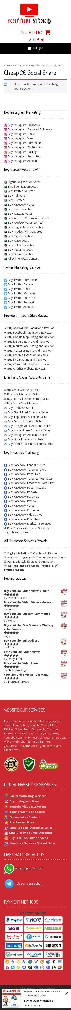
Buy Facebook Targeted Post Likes (30, 478)
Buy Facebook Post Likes (23, 474)
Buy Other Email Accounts (23, 403)
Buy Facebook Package (22, 492)
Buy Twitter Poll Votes (22, 298)
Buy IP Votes (15, 200)
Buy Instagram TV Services (24, 147)
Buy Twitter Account (21, 307)
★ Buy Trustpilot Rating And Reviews (27, 350)
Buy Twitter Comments (23, 280)
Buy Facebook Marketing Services (29, 523)
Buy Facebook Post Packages (26, 487)
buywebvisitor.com (16, 532)
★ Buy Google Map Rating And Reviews (29, 337)
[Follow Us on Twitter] (42, 40)
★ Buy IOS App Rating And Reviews (26, 341)
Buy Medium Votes (19, 236)
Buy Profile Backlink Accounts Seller (30, 444)
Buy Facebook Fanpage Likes (26, 465)
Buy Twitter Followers (22, 284)
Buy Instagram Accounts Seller (27, 435)
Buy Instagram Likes (20, 134)
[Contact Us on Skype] (34, 40)
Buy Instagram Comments (24, 143)
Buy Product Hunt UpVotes (24, 231)
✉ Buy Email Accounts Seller (22, 394)
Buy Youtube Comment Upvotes (28, 218)
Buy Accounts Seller (20, 408)
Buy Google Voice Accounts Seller (29, 426)
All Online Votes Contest (23, 258)
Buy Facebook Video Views (24, 514)
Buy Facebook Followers (23, 496)
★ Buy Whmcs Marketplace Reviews (27, 364)
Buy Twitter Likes (19, 289)
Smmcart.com (14, 570)
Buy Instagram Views (21, 138)
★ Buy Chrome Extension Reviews (26, 355)
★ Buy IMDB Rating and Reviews (25, 359)
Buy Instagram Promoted (23, 156)
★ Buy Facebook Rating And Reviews (27, 332)
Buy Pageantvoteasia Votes (25, 227)
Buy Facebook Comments (24, 510)
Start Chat (35, 868)
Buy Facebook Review (21, 501)
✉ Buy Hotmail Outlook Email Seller (26, 399)
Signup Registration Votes (24, 182)
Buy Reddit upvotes (20, 249)
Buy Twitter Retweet (21, 302)
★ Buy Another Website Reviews (25, 368)
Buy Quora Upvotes (20, 254)
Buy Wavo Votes (18, 240)
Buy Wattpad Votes (20, 213)
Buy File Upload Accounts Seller (27, 412)
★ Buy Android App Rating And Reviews (29, 328)
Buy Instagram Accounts (23, 161)
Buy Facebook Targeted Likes (26, 469)
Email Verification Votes (22, 186)
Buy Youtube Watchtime (38, 1000)
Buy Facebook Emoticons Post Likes (31, 483)
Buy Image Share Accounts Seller (28, 430)
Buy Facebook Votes (20, 204)
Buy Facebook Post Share (24, 519)
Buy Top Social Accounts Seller (27, 417)
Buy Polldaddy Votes (20, 245)
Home (7, 65)
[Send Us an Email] (29, 40)
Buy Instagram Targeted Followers (29, 129)
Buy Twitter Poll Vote (21, 191)
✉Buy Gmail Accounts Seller (22, 390)
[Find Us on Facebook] (38, 40)
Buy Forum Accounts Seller (24, 421)
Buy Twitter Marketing (22, 293)
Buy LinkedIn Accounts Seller (26, 439)
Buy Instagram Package (22, 152)
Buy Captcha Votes (19, 209)
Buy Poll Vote (16, 195)
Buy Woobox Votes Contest (25, 222)
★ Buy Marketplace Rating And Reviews (29, 346)
